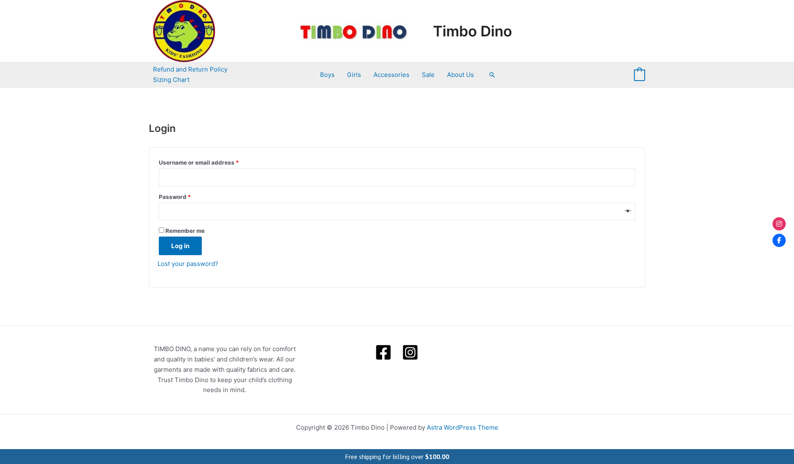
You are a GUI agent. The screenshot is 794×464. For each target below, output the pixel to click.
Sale (428, 75)
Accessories (391, 75)
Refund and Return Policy (190, 69)
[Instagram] (410, 352)
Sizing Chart (171, 80)
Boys (327, 75)
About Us (460, 75)
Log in (180, 246)
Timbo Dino (472, 31)
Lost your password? (188, 264)
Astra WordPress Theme (462, 427)
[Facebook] (383, 352)
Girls (354, 75)
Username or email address (211, 161)
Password (187, 195)
